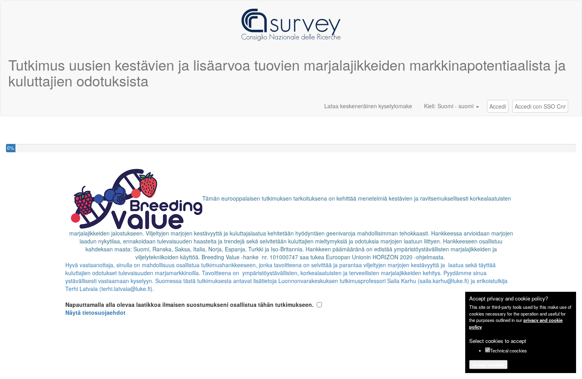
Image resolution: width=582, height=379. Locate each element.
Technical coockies (508, 350)
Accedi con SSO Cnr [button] (540, 106)
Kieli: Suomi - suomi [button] (449, 106)
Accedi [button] (497, 106)
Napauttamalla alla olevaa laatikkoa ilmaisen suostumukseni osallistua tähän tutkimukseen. (189, 308)
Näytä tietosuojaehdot (95, 312)
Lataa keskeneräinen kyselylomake (368, 106)
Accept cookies (488, 364)
